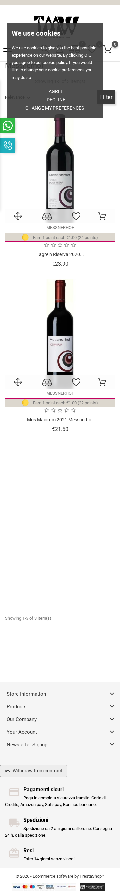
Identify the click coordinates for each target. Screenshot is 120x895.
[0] (107, 49)
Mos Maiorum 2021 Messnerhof (60, 419)
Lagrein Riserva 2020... (60, 254)
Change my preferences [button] (54, 108)
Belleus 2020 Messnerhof (60, 585)
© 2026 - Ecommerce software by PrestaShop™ (60, 876)
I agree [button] (54, 91)
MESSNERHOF (60, 227)
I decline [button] (54, 99)
